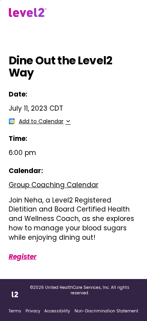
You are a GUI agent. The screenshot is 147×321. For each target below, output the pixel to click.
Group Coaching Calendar (53, 185)
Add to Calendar (41, 121)
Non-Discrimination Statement (106, 311)
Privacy (32, 311)
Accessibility (57, 311)
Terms (15, 311)
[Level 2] (28, 12)
